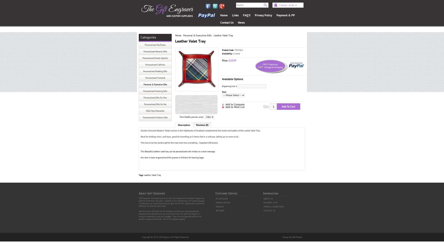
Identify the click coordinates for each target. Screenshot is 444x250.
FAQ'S (246, 15)
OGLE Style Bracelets (155, 111)
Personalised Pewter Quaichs (155, 58)
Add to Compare (235, 104)
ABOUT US (268, 199)
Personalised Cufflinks (155, 65)
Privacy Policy (263, 15)
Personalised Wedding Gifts (155, 71)
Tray (159, 175)
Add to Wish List (235, 107)
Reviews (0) (202, 125)
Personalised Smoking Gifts (155, 91)
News (241, 22)
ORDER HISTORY (223, 203)
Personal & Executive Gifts (155, 84)
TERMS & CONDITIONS (273, 207)
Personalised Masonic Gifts (155, 51)
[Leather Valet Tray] (197, 88)
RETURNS (220, 211)
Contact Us (227, 22)
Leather (147, 175)
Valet (154, 175)
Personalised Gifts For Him (155, 98)
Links (235, 15)
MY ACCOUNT (222, 199)
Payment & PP (285, 15)
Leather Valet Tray (223, 35)
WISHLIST (220, 207)
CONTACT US (269, 211)
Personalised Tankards (155, 78)
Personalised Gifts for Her (155, 104)
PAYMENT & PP (270, 203)
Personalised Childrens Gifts (155, 117)
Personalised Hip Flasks (155, 45)
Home (224, 15)
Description (184, 125)
